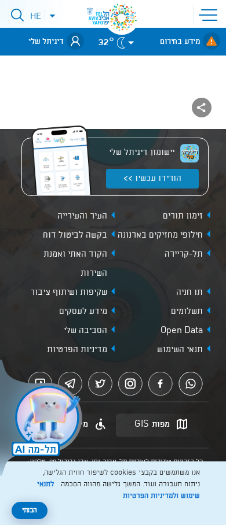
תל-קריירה (184, 254)
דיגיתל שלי (46, 42)
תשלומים (187, 311)
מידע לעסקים (83, 311)
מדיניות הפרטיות (77, 350)
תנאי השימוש (180, 350)
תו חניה (189, 292)
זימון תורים (183, 216)
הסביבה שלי (85, 331)
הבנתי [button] (29, 510)
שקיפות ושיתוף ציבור (68, 292)
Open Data (182, 331)
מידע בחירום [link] (180, 42)
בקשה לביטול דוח (75, 235)
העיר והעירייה (82, 216)
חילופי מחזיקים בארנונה (160, 235)
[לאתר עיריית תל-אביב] (121, 17)
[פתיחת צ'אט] (43, 419)
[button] (210, 14)
